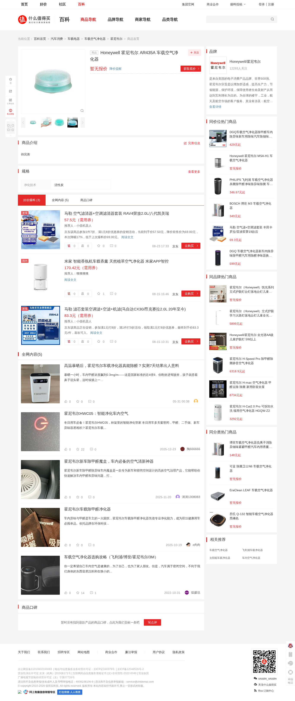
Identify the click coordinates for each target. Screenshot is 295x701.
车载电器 (74, 38)
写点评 (152, 622)
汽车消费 (57, 38)
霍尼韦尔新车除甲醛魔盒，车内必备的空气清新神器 (109, 461)
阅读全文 (127, 237)
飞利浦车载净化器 (252, 550)
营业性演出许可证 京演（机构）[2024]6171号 (44, 673)
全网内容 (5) (60, 200)
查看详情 (215, 106)
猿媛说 (195, 592)
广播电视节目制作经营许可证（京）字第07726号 (46, 677)
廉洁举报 (131, 652)
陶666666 (193, 449)
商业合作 (213, 4)
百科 (81, 4)
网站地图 (84, 652)
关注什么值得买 (267, 684)
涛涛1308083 (191, 497)
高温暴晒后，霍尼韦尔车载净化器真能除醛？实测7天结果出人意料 (121, 365)
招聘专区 (64, 652)
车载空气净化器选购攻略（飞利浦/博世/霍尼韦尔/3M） (111, 557)
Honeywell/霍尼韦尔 (245, 61)
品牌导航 (115, 19)
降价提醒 (115, 68)
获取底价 (192, 68)
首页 (24, 4)
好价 (43, 4)
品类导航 (170, 19)
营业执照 (143, 673)
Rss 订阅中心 (266, 690)
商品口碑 (86, 200)
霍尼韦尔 (116, 38)
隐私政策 (179, 652)
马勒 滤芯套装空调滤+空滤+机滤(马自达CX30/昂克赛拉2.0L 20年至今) (125, 309)
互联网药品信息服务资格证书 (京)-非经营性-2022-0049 (104, 673)
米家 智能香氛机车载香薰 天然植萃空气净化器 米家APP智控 (116, 261)
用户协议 (159, 652)
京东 (175, 246)
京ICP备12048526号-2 (130, 669)
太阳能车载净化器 (219, 557)
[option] (34, 122)
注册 (271, 4)
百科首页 (40, 38)
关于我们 (24, 652)
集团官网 (188, 4)
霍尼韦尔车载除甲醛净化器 (87, 509)
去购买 (192, 245)
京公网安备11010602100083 (35, 669)
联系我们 (44, 652)
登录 (262, 4)
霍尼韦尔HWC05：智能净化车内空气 (96, 413)
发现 (24, 213)
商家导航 (143, 19)
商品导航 (88, 19)
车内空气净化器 (251, 557)
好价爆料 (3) (31, 200)
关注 (196, 52)
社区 (62, 4)
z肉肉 (196, 544)
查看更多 (194, 171)
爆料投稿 (236, 4)
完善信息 (194, 143)
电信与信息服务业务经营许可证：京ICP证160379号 (85, 669)
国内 (24, 260)
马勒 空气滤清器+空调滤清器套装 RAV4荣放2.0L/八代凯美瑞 (116, 213)
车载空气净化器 (95, 38)
